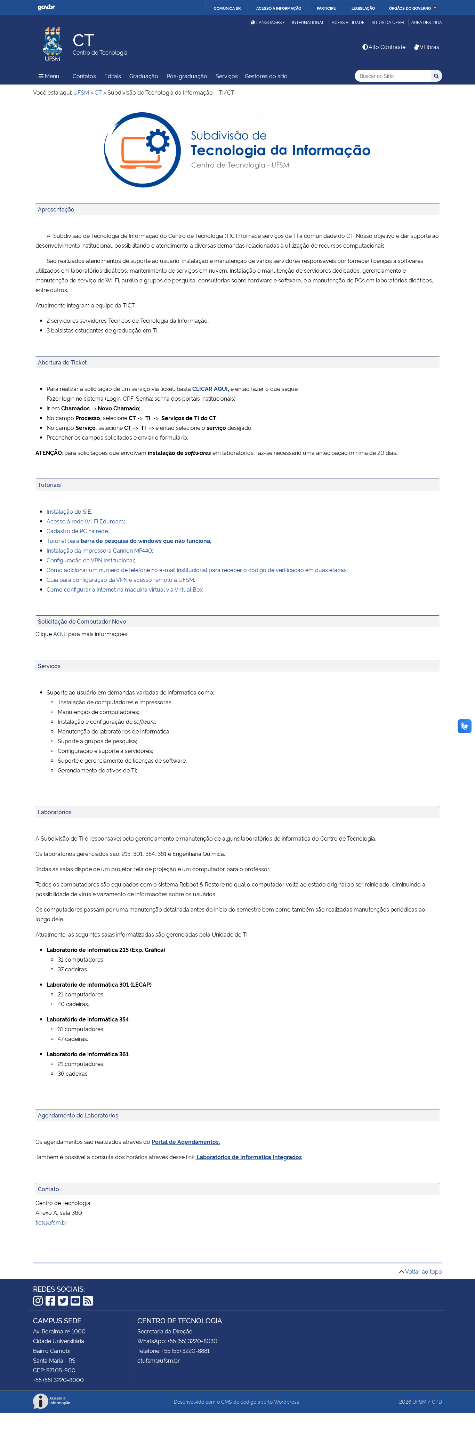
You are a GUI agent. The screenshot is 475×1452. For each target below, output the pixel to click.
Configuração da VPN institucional (90, 560)
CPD (437, 1401)
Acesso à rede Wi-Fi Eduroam (85, 521)
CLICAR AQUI (210, 388)
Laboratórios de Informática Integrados (249, 1157)
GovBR (46, 7)
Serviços (227, 76)
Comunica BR (227, 8)
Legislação (363, 8)
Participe (326, 8)
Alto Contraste (387, 46)
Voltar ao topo (423, 1271)
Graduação (143, 76)
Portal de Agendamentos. (186, 1141)
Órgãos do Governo (410, 8)
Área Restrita (426, 22)
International (308, 22)
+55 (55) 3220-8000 (58, 1379)
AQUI (60, 633)
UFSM (419, 1401)
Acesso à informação (278, 8)
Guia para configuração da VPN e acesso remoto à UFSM (120, 579)
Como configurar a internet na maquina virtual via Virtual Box (125, 589)
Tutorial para (129, 540)
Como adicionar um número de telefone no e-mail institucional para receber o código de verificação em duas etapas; (197, 569)
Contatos (84, 76)
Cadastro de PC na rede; (78, 531)
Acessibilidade (348, 22)
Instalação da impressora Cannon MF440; (100, 550)
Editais (112, 76)
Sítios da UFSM (388, 22)
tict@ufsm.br (51, 1222)
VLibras (429, 46)
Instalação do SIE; (69, 511)
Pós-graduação (187, 76)
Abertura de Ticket (62, 362)
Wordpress (286, 1401)
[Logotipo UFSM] (53, 42)
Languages (269, 22)
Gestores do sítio (266, 76)
